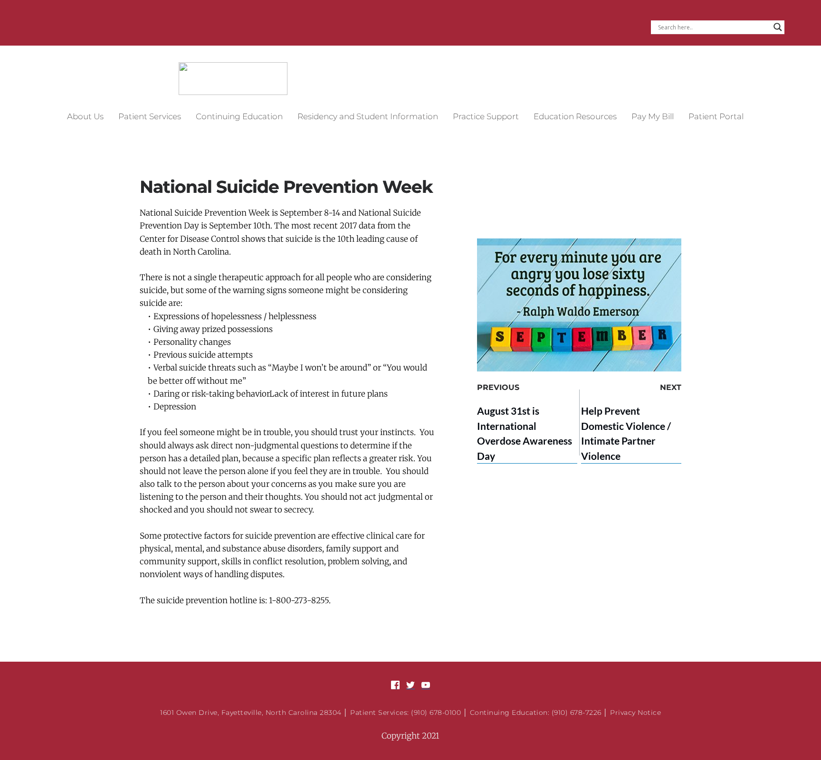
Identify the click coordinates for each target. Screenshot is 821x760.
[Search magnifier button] (777, 27)
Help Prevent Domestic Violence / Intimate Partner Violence (626, 433)
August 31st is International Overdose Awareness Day (524, 433)
